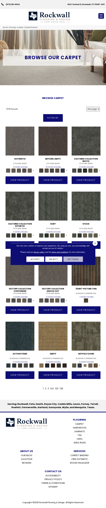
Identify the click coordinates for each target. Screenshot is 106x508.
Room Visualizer (79, 462)
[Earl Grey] (25, 365)
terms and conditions (60, 252)
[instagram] (55, 493)
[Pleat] (57, 235)
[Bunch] (46, 235)
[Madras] (53, 336)
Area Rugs (80, 442)
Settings (73, 259)
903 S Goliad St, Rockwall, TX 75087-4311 (86, 4)
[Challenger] (20, 271)
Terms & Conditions (53, 482)
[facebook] (50, 493)
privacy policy (39, 252)
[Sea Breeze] (47, 365)
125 (56, 388)
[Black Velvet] (64, 365)
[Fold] (52, 235)
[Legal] (24, 170)
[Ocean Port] (14, 365)
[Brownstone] (20, 365)
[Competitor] (19, 300)
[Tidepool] (20, 336)
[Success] (29, 300)
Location (26, 459)
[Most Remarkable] (79, 365)
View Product (20, 180)
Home (5, 27)
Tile (80, 435)
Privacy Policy (53, 479)
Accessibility (53, 475)
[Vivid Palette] (95, 365)
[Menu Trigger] (101, 16)
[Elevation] (52, 170)
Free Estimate (79, 459)
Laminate (79, 431)
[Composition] (90, 170)
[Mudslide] (86, 271)
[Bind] (53, 206)
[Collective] (85, 170)
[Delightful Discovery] (86, 336)
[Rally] (24, 300)
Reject (54, 259)
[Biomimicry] (86, 141)
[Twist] (62, 235)
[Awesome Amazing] (90, 365)
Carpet (20, 27)
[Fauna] (57, 170)
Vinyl (80, 438)
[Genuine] (19, 170)
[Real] (29, 170)
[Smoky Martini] (58, 365)
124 (52, 388)
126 (61, 388)
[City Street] (31, 365)
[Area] (53, 141)
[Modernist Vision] (85, 365)
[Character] (79, 170)
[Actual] (20, 141)
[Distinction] (95, 170)
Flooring (12, 27)
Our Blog (26, 455)
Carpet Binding (80, 455)
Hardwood (79, 427)
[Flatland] (62, 170)
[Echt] (13, 170)
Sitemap (53, 486)
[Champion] (13, 300)
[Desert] (46, 170)
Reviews (26, 462)
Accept (35, 259)
